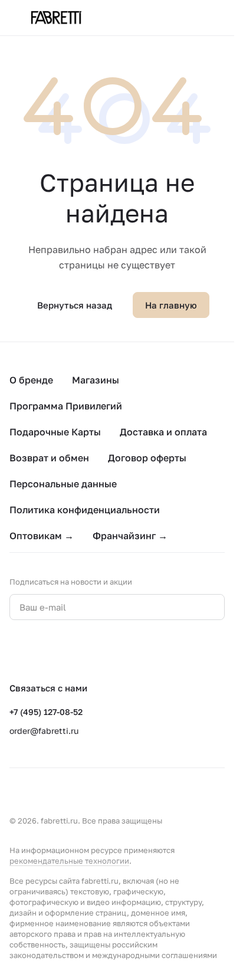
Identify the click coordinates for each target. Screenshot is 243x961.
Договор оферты (147, 458)
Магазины (95, 380)
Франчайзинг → (130, 536)
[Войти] (195, 18)
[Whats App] (64, 651)
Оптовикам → (41, 536)
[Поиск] (172, 18)
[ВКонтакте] (16, 651)
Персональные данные (63, 484)
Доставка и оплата (163, 432)
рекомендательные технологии (69, 860)
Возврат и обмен (49, 458)
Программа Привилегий (65, 406)
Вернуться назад (74, 305)
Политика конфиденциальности (84, 510)
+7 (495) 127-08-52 (46, 712)
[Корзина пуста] (219, 18)
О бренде (31, 380)
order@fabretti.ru (43, 731)
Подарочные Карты (55, 432)
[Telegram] (40, 651)
